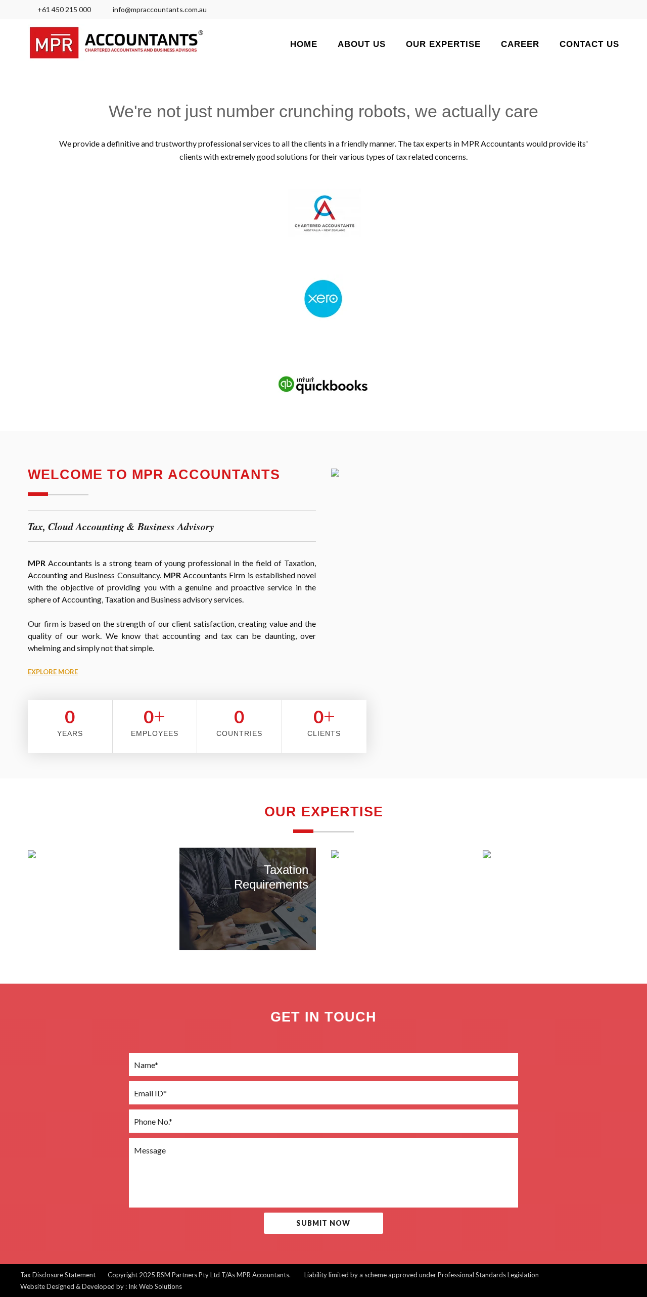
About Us (362, 44)
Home (303, 44)
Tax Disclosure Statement (58, 1275)
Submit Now (323, 1223)
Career (520, 44)
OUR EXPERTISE (443, 44)
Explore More (53, 672)
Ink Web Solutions (155, 1286)
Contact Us (589, 44)
